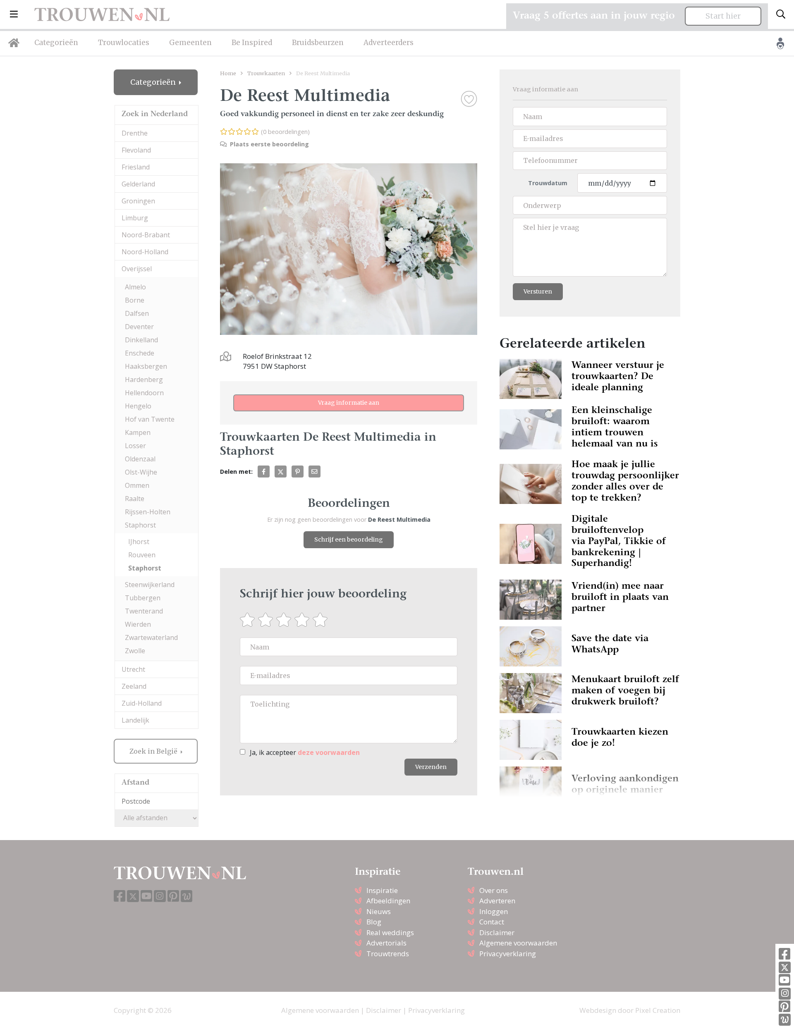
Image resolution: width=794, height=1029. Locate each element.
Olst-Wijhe (141, 472)
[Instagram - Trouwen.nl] (785, 994)
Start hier (723, 16)
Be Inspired (252, 42)
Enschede (139, 353)
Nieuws (378, 911)
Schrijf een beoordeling (348, 539)
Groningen (138, 200)
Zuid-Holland (142, 703)
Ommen (137, 485)
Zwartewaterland (151, 637)
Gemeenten (190, 42)
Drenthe (135, 133)
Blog (373, 921)
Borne (134, 300)
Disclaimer (496, 932)
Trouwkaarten (266, 73)
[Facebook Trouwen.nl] (784, 954)
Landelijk (135, 720)
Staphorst (140, 525)
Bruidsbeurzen (318, 42)
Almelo (135, 286)
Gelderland (138, 184)
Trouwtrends (387, 953)
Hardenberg (144, 379)
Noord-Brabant (146, 234)
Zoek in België (154, 751)
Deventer (139, 326)
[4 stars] (303, 620)
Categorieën (56, 42)
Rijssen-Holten (147, 511)
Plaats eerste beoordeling (268, 144)
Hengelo (138, 406)
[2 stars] (267, 620)
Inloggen (493, 911)
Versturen (538, 291)
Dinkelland (141, 339)
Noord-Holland (145, 251)
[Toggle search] (781, 14)
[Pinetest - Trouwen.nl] (784, 1007)
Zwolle (135, 650)
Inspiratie (382, 890)
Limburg (135, 217)
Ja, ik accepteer (305, 752)
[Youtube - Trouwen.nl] (784, 980)
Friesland (136, 167)
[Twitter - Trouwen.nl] (785, 968)
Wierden (138, 624)
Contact (491, 921)
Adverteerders (389, 42)
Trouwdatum (547, 183)
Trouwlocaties (123, 42)
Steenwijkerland (150, 584)
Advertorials (386, 943)
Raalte (134, 498)
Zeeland (134, 686)
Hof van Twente (150, 419)
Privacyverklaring (507, 953)
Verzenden (431, 767)
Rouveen (141, 554)
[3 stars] (285, 620)
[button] (13, 14)
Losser (135, 445)
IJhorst (138, 541)
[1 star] (249, 620)
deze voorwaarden (329, 752)
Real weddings (390, 932)
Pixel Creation (657, 1010)
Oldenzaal (140, 458)
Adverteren (497, 900)
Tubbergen (142, 597)
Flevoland (136, 150)
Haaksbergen (146, 366)
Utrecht (133, 669)
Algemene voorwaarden (518, 943)
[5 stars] (322, 620)
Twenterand (144, 611)
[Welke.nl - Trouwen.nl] (785, 1020)
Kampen (138, 432)
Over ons (493, 890)
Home (228, 73)
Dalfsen (137, 313)
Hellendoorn (144, 392)
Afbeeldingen (388, 900)
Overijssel (137, 268)
